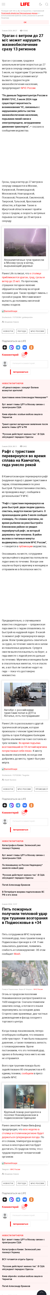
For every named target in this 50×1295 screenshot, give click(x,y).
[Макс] (11, 347)
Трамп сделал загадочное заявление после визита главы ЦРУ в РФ (25, 426)
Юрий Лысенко (10, 780)
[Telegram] (18, 347)
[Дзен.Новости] (5, 347)
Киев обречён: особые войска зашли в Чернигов (22, 416)
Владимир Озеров (12, 322)
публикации (26, 546)
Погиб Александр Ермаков (16, 884)
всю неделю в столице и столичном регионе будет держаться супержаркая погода (23, 1175)
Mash (17, 953)
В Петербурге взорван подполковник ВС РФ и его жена (23, 893)
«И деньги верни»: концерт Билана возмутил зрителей (20, 389)
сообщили (27, 1115)
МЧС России (28, 88)
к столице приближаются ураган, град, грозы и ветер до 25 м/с (23, 277)
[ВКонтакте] (25, 347)
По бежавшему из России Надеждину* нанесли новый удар (22, 866)
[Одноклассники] (31, 347)
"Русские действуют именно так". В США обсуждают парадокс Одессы (23, 436)
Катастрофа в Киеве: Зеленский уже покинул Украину (21, 847)
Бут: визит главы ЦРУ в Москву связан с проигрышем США (23, 406)
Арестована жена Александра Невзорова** (25, 397)
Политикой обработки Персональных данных (19, 13)
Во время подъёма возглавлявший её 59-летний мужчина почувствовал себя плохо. (24, 746)
